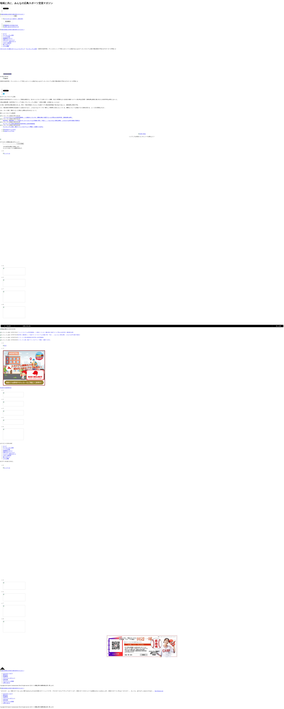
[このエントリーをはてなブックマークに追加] (3, 94)
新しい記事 (278, 326)
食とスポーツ (6, 44)
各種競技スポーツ (7, 38)
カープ (5, 33)
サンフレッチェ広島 (8, 35)
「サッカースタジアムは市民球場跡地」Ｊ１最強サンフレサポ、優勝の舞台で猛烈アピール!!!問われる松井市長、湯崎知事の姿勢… (38, 117)
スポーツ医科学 (7, 43)
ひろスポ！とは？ (7, 673)
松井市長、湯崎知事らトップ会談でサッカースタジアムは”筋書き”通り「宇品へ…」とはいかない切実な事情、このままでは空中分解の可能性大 (41, 120)
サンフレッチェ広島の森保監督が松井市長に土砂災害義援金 (19, 123)
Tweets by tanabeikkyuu (5, 387)
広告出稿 (5, 679)
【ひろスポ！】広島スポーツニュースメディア (12, 48)
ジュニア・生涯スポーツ (9, 41)
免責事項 (5, 676)
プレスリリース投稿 (8, 681)
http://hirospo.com (159, 691)
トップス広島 (6, 36)
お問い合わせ (6, 682)
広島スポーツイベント (9, 40)
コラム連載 (6, 46)
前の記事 (9, 326)
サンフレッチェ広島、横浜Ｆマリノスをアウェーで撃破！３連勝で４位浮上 (23, 126)
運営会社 (5, 675)
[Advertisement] (142, 60)
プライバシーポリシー (9, 678)
